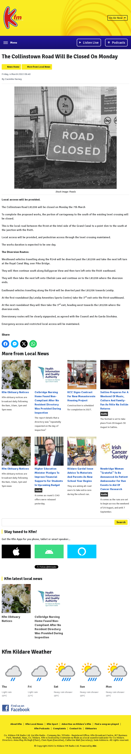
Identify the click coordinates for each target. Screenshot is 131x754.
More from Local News (38, 67)
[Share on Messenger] (14, 344)
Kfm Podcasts (41, 728)
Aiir (94, 745)
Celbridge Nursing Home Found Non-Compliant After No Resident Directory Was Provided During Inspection (48, 402)
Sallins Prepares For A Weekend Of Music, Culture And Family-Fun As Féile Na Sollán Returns (114, 400)
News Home (13, 67)
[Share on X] (24, 344)
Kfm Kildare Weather (27, 652)
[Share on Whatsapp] (33, 344)
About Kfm (16, 724)
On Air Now (115, 18)
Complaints (59, 728)
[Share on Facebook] (5, 344)
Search (121, 522)
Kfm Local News (34, 724)
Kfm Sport (52, 724)
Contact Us (75, 728)
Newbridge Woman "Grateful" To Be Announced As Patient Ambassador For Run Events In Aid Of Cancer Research (114, 479)
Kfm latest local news (23, 578)
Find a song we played (107, 724)
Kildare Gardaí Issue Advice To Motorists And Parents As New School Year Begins (80, 475)
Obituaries (91, 728)
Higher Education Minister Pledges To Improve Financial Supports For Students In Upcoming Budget (49, 477)
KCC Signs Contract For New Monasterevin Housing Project (81, 396)
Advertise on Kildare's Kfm (76, 724)
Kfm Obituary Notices (15, 392)
